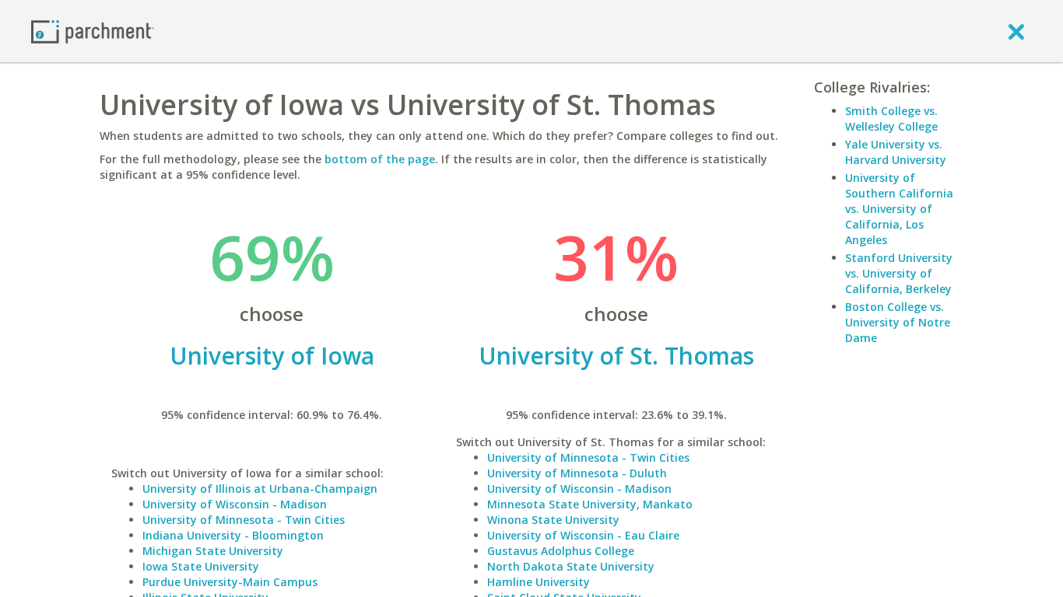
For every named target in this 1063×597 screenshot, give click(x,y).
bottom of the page (380, 159)
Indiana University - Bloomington (233, 535)
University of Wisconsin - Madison (234, 504)
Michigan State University (212, 550)
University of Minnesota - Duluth (577, 473)
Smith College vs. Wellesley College (891, 118)
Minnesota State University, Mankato (590, 504)
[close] (1016, 31)
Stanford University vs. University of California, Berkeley (898, 273)
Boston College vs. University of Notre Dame (897, 322)
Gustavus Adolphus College (560, 550)
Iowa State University (200, 566)
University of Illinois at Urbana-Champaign (259, 488)
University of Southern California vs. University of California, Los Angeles (899, 208)
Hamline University (538, 581)
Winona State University (553, 519)
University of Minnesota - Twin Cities (243, 519)
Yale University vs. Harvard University (895, 152)
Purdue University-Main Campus (229, 581)
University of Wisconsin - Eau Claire (583, 535)
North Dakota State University (570, 566)
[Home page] (92, 30)
